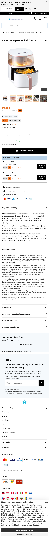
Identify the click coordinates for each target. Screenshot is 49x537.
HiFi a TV (5, 424)
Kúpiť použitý (9, 172)
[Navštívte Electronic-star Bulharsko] (21, 498)
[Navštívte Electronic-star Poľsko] (12, 498)
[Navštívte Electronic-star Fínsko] (30, 498)
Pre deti (4, 436)
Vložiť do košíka (26, 151)
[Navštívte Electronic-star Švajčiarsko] (12, 493)
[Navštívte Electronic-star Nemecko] (3, 493)
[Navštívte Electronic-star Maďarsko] (7, 498)
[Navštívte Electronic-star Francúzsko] (16, 493)
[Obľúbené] (40, 19)
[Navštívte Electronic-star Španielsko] (26, 493)
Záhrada (4, 416)
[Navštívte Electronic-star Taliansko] (21, 493)
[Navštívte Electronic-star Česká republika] (3, 498)
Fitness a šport (6, 428)
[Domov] (5, 32)
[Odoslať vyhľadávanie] (4, 25)
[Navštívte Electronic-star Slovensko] (30, 493)
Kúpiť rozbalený (9, 161)
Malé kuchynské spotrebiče (26, 32)
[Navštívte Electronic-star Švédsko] (26, 498)
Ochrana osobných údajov (12, 389)
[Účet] (35, 18)
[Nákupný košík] (45, 19)
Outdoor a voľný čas (8, 432)
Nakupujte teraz (19, 8)
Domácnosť (11, 32)
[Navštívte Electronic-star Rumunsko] (16, 498)
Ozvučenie (5, 420)
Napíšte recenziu (25, 344)
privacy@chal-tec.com (35, 393)
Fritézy (40, 32)
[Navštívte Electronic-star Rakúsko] (7, 493)
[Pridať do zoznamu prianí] (46, 40)
